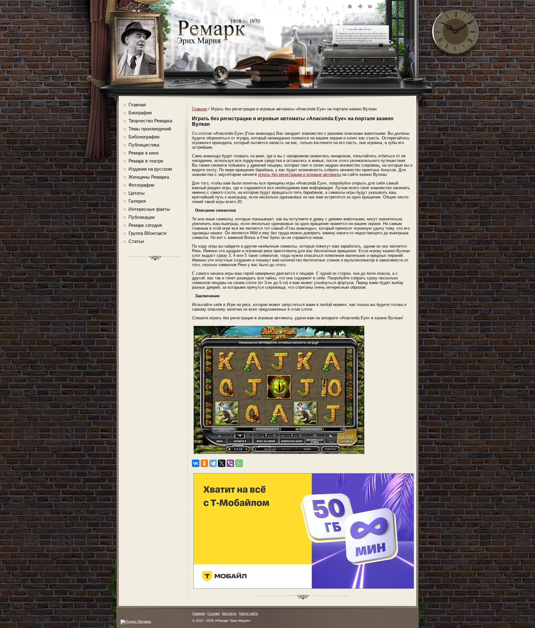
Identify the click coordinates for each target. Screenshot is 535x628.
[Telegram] (213, 463)
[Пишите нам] (369, 7)
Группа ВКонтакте (147, 233)
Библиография (143, 136)
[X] (221, 463)
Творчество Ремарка (150, 120)
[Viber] (230, 463)
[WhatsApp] (239, 463)
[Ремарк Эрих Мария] (210, 45)
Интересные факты (149, 209)
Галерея (137, 201)
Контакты (229, 613)
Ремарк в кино (143, 152)
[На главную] (349, 7)
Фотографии (141, 185)
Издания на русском (150, 169)
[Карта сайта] (359, 7)
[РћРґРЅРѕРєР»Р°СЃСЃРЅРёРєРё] (204, 463)
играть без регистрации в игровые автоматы (299, 174)
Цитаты (136, 193)
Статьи (136, 241)
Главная (137, 104)
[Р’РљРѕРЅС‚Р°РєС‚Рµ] (195, 463)
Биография (140, 112)
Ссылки (213, 613)
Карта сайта (248, 613)
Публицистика (143, 144)
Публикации (141, 217)
